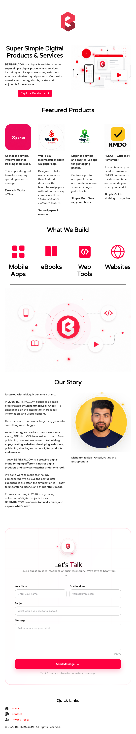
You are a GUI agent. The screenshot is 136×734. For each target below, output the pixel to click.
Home (15, 708)
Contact (17, 714)
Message (20, 620)
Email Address (77, 586)
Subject (19, 603)
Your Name (21, 586)
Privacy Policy (21, 719)
